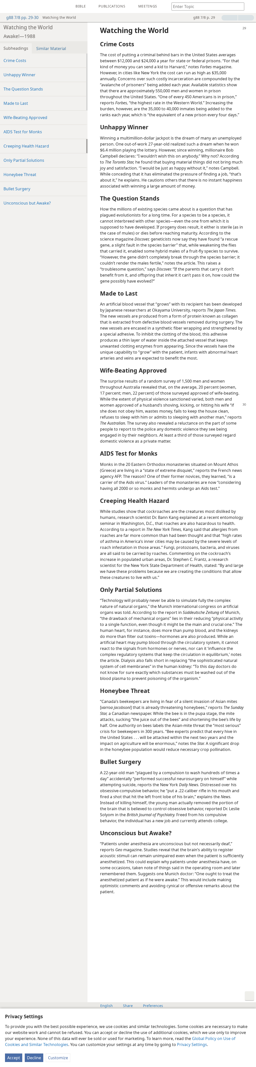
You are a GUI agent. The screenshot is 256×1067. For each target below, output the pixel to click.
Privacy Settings (192, 1044)
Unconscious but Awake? (27, 203)
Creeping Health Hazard (26, 146)
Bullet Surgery (17, 189)
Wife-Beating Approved (25, 117)
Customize (58, 1057)
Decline (34, 1057)
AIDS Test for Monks (23, 132)
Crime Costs (15, 60)
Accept (13, 1057)
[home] (7, 6)
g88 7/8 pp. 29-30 (22, 17)
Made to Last (16, 103)
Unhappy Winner (20, 75)
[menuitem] (7, 6)
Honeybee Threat (20, 174)
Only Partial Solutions (24, 160)
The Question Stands (23, 89)
